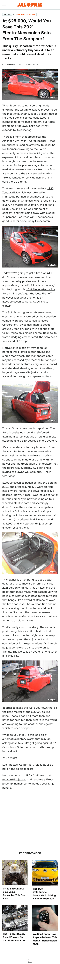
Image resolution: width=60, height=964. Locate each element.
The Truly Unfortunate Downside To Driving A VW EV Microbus (44, 893)
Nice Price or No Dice (25, 15)
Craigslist (39, 764)
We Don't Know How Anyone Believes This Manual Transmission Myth (45, 939)
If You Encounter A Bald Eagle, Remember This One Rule (14, 893)
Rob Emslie (10, 64)
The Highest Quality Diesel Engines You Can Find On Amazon (14, 937)
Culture (7, 15)
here (5, 768)
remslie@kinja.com (14, 779)
